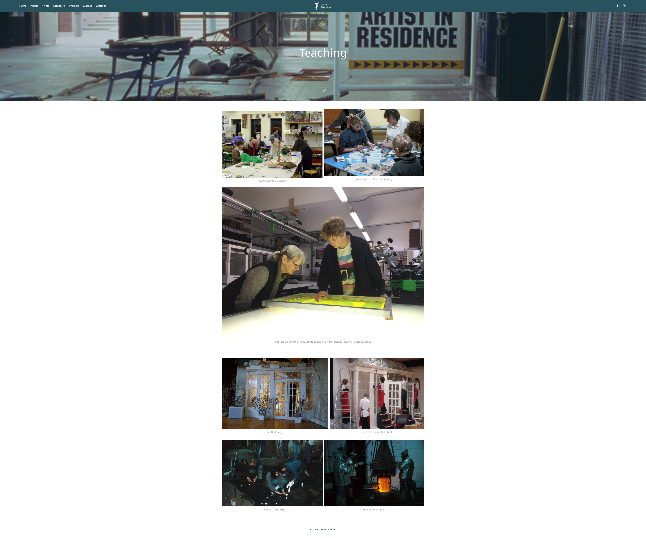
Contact (101, 6)
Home (22, 6)
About (34, 6)
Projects (74, 6)
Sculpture (59, 6)
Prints (45, 6)
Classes (87, 6)
